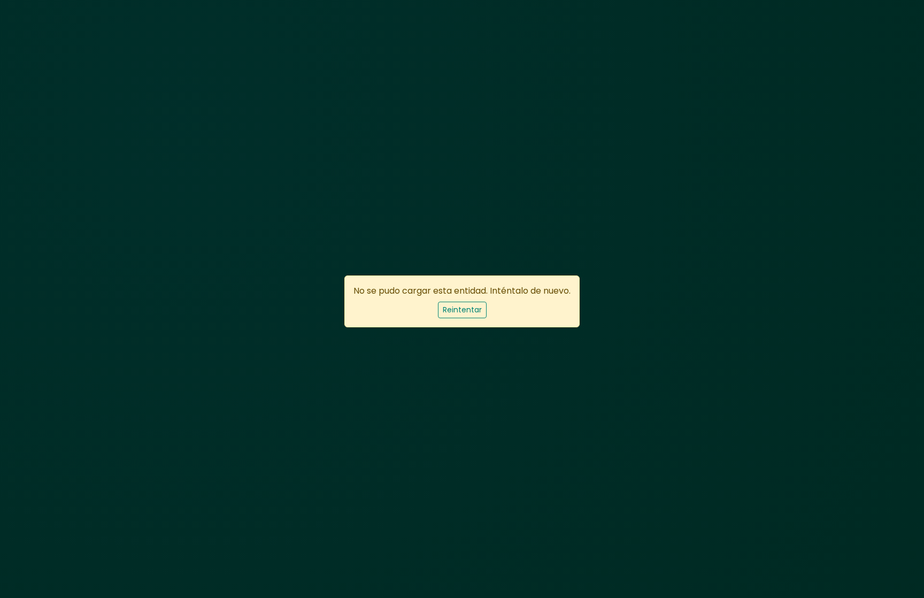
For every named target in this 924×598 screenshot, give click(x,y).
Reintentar (462, 309)
